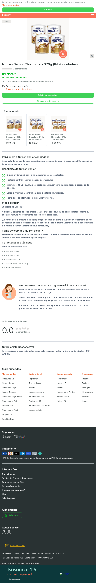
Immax (32, 387)
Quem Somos (8, 474)
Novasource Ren (36, 396)
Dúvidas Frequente (11, 486)
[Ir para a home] (7, 15)
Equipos (85, 383)
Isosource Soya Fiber (12, 396)
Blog (4, 494)
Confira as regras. (64, 458)
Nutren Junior (8, 383)
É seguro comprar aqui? (13, 490)
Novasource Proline (66, 392)
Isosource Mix (35, 410)
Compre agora (14, 579)
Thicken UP (7, 405)
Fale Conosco (8, 498)
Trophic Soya (8, 419)
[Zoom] (92, 56)
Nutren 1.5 (61, 383)
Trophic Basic (35, 383)
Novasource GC (9, 401)
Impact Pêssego (9, 392)
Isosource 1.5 (8, 378)
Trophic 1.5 (7, 414)
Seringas (86, 387)
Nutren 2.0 (61, 401)
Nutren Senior (63, 396)
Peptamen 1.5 (35, 401)
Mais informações (10, 5)
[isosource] (65, 574)
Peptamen (33, 378)
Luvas (85, 401)
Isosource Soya (9, 387)
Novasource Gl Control (39, 405)
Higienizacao (88, 392)
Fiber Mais (62, 378)
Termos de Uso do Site (13, 482)
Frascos (86, 378)
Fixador (85, 396)
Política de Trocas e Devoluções (17, 478)
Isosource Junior (36, 392)
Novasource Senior (11, 410)
